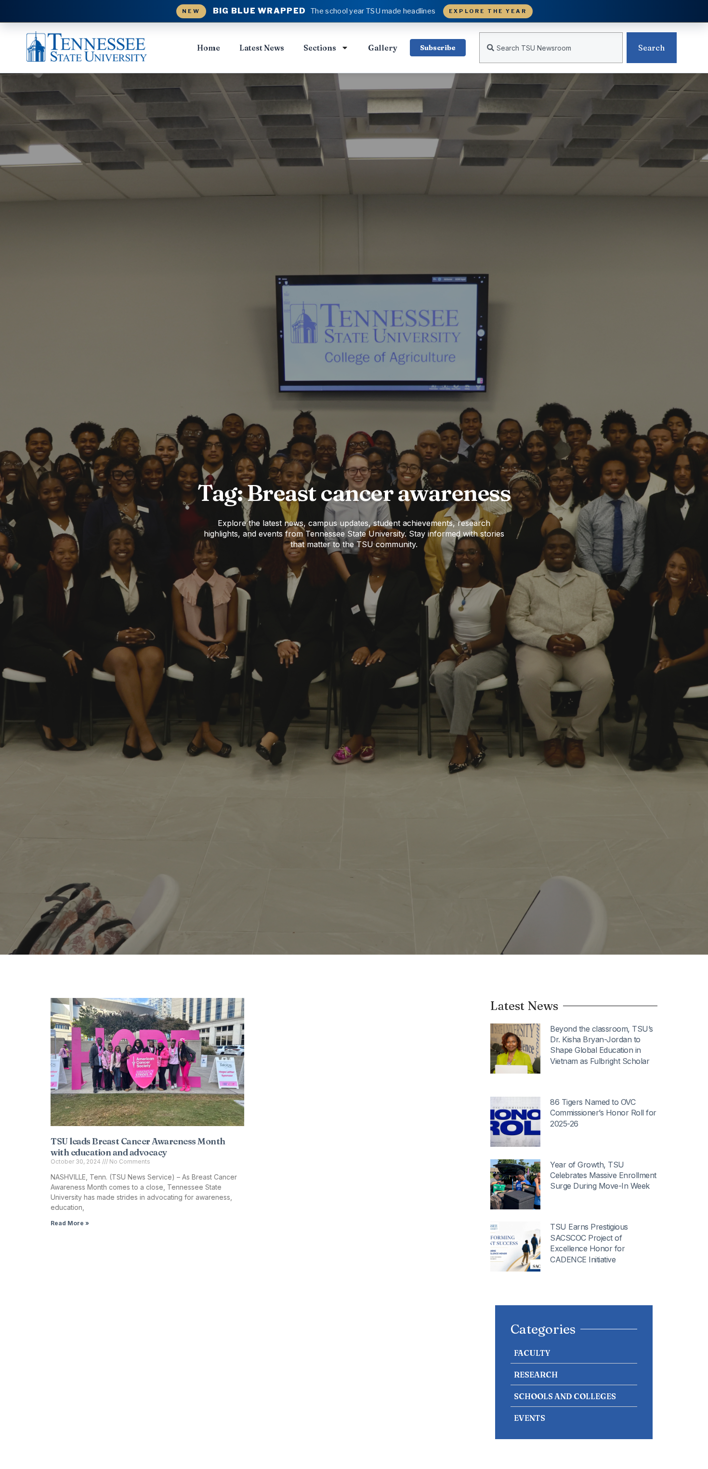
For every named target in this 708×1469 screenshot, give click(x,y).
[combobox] (551, 47)
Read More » (70, 1223)
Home (208, 47)
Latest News (261, 47)
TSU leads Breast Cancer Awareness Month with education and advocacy (138, 1147)
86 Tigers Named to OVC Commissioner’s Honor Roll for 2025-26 (603, 1112)
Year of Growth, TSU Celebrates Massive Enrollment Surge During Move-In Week (603, 1175)
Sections (319, 47)
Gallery (382, 47)
